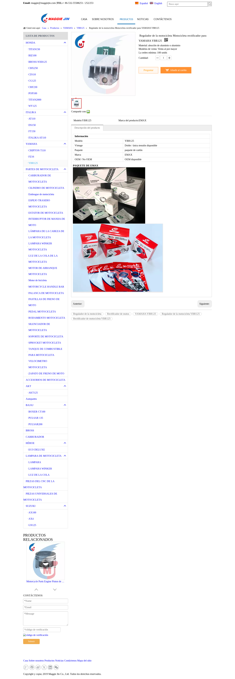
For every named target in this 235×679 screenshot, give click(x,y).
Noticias (59, 660)
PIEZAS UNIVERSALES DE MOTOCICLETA (40, 496)
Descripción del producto (87, 127)
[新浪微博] (38, 667)
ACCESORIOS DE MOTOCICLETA (45, 380)
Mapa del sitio (84, 660)
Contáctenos (70, 660)
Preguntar (148, 70)
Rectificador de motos (118, 313)
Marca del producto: (128, 120)
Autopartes (31, 399)
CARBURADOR (35, 436)
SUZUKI (30, 506)
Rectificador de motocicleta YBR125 (91, 318)
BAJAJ (29, 405)
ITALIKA (31, 112)
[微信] (56, 667)
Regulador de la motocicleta (87, 313)
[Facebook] (32, 667)
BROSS (30, 430)
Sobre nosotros (36, 660)
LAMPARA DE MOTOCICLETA (44, 455)
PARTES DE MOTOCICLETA (42, 169)
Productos (49, 660)
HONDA (30, 42)
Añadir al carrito (178, 70)
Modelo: (78, 120)
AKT (28, 386)
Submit (31, 641)
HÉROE (30, 443)
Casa (25, 660)
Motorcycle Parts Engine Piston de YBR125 (45, 581)
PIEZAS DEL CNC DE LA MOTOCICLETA (38, 484)
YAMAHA (31, 144)
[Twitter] (44, 667)
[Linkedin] (50, 667)
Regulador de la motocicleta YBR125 (181, 313)
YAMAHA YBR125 (145, 313)
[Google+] (25, 667)
